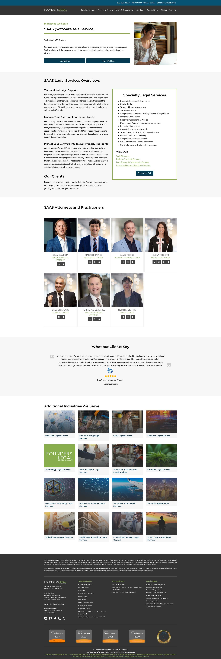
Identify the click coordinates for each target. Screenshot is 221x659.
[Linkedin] (45, 618)
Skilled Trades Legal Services (59, 537)
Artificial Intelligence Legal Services (92, 504)
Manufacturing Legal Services (89, 437)
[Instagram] (59, 618)
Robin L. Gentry (127, 310)
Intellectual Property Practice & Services (133, 165)
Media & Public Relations (85, 593)
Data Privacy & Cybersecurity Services (132, 162)
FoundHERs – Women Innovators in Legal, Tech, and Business (127, 588)
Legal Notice (82, 599)
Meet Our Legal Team (118, 584)
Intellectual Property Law (153, 595)
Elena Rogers (161, 255)
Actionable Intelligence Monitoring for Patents (160, 604)
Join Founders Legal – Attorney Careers (124, 592)
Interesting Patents (84, 609)
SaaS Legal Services (122, 436)
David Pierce (127, 255)
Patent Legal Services (152, 601)
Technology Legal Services (57, 469)
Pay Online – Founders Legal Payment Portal (91, 617)
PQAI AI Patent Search (85, 606)
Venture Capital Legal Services (89, 470)
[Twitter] (55, 618)
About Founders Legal (85, 584)
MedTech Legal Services (56, 436)
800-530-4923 (123, 2)
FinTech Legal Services (158, 503)
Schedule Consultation (166, 2)
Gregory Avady (60, 310)
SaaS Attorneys (122, 156)
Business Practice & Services (128, 159)
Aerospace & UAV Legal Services (124, 504)
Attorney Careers (168, 10)
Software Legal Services (158, 436)
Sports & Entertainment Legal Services (157, 598)
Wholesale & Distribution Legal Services (125, 470)
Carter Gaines (93, 255)
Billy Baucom (60, 255)
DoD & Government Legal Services (159, 538)
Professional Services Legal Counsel (126, 538)
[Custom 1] (64, 618)
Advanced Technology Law (154, 587)
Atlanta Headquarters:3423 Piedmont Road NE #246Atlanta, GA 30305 (53, 611)
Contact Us (81, 590)
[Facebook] (50, 618)
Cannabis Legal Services (158, 469)
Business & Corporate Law (154, 590)
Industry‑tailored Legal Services (155, 584)
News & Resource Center (85, 602)
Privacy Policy (82, 596)
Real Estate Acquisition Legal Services (93, 538)
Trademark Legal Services (153, 606)
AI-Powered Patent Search (143, 2)
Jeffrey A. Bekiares (94, 310)
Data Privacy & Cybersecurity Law (156, 593)
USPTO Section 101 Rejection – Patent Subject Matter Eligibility (92, 613)
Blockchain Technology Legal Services (59, 504)
